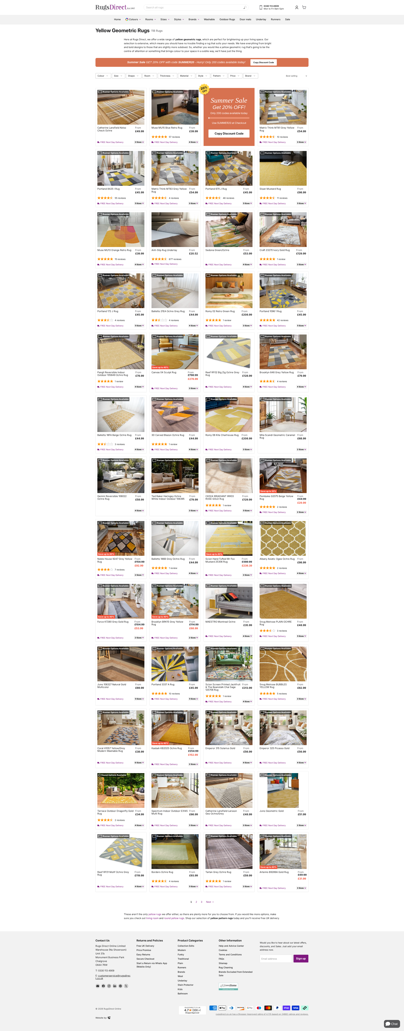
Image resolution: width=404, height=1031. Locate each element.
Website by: (101, 1018)
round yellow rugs (174, 918)
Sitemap (223, 963)
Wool (180, 976)
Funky (181, 954)
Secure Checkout (145, 958)
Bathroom (183, 993)
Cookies (223, 950)
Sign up (301, 958)
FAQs (221, 958)
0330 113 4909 (106, 970)
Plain (180, 963)
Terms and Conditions (230, 954)
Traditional (183, 958)
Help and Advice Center (231, 945)
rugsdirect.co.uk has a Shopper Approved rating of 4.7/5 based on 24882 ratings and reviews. (262, 1014)
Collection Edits (186, 945)
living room (152, 918)
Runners (182, 967)
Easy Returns (143, 954)
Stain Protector (185, 984)
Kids (180, 989)
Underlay (182, 980)
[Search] (245, 7)
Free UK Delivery (145, 945)
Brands (181, 972)
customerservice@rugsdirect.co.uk (113, 977)
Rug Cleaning (226, 967)
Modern (182, 950)
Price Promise (144, 950)
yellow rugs (154, 914)
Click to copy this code (202, 62)
